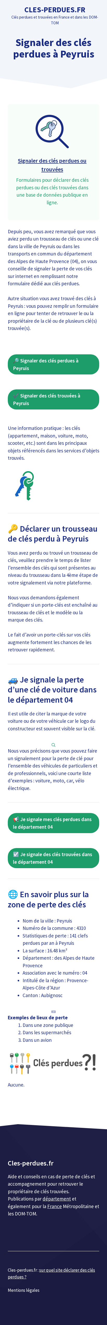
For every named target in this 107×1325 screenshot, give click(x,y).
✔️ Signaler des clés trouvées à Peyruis (46, 399)
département (57, 1199)
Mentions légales (23, 1290)
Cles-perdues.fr (54, 9)
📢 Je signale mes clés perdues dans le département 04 (52, 823)
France (54, 1206)
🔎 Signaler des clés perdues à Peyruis (45, 364)
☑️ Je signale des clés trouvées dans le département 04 (52, 858)
